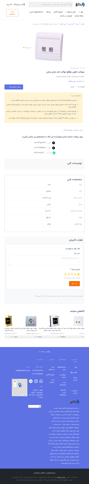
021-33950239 (40, 142)
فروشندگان (58, 12)
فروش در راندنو (66, 16)
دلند (80, 333)
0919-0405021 (39, 152)
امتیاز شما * (75, 269)
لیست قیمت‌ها (15, 87)
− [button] (15, 385)
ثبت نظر (74, 283)
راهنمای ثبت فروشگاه (63, 392)
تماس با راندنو (74, 392)
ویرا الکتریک (54, 333)
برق (77, 24)
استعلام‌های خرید (36, 12)
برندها (48, 12)
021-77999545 (40, 147)
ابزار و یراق (73, 372)
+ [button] (15, 382)
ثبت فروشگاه (18, 4)
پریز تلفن (62, 24)
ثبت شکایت (51, 381)
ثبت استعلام (12, 13)
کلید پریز (71, 24)
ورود (8, 4)
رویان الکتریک (30, 333)
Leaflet (24, 395)
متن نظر (77, 253)
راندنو (82, 24)
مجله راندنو (79, 16)
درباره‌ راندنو (75, 378)
